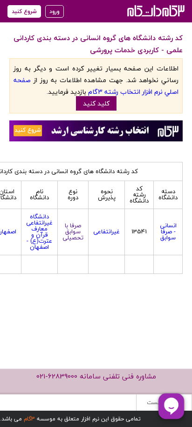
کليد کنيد (96, 103)
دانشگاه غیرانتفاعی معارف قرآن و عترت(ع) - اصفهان (39, 231)
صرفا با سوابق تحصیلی (72, 231)
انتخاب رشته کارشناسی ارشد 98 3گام (155, 10)
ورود (54, 11)
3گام (29, 419)
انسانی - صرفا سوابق (168, 231)
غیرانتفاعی (106, 231)
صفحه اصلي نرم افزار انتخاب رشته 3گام (96, 86)
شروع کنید (24, 11)
